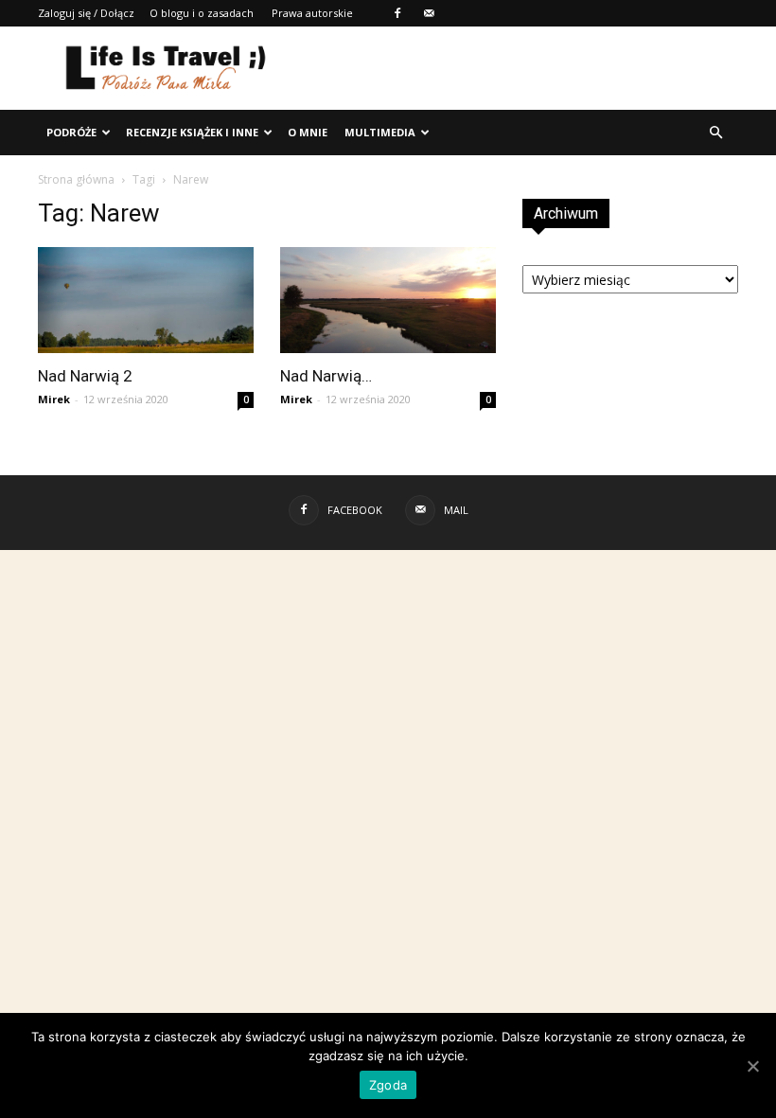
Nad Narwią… (326, 375)
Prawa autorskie (312, 13)
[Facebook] (397, 13)
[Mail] (428, 13)
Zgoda (388, 1084)
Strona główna (76, 179)
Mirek (54, 399)
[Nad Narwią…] (388, 300)
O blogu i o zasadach (202, 13)
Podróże (71, 132)
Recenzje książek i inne (192, 132)
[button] (715, 132)
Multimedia (379, 132)
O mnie (307, 132)
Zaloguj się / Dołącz (86, 13)
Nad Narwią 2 (85, 375)
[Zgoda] (752, 1065)
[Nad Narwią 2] (146, 300)
